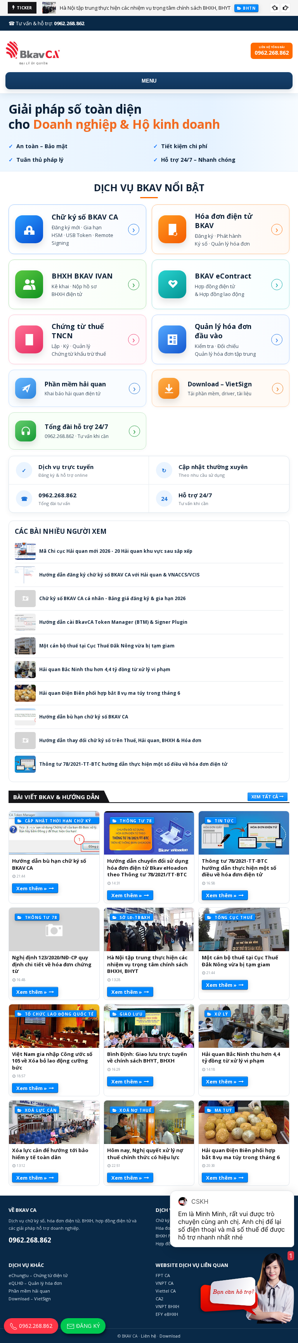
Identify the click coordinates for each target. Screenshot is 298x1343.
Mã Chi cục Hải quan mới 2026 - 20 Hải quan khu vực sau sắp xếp (115, 551)
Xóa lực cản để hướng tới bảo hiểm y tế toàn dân (50, 1154)
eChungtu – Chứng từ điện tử (38, 1275)
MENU (149, 81)
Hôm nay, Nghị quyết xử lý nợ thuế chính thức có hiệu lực (145, 1154)
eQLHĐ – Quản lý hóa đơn (35, 1283)
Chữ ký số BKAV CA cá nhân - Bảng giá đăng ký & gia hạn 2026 (112, 598)
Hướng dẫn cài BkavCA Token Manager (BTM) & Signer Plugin (113, 622)
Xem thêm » (31, 888)
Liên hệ (148, 1336)
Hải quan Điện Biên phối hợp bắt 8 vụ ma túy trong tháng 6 (109, 693)
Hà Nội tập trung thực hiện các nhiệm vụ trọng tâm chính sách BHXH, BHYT (145, 7)
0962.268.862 (34, 1325)
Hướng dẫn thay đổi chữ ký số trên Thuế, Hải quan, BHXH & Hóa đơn (120, 740)
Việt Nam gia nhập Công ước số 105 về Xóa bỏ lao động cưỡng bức (52, 1061)
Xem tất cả (264, 797)
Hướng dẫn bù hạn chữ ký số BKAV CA (83, 717)
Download (169, 1336)
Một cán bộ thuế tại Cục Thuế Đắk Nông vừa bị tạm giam (107, 646)
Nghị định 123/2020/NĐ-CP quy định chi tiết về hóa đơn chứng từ (52, 964)
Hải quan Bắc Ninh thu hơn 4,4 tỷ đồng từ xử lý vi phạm (104, 669)
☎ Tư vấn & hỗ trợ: (46, 23)
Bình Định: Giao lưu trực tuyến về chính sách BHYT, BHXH (147, 1057)
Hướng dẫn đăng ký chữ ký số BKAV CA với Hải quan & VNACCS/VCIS (119, 575)
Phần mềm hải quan (29, 1291)
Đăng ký (87, 1325)
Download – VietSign (30, 1298)
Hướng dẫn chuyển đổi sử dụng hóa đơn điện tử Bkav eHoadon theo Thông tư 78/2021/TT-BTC (148, 868)
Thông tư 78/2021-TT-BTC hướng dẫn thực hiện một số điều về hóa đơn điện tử (133, 764)
